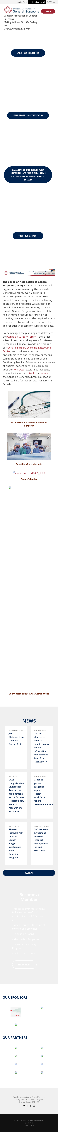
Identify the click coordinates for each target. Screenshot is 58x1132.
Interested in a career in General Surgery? (29, 424)
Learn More (24, 964)
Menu (48, 11)
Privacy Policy (29, 1125)
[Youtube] (30, 1106)
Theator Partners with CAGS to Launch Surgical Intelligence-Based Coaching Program (16, 843)
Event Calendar (29, 479)
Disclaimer (29, 1123)
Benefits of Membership (29, 464)
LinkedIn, (30, 373)
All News (29, 872)
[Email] (34, 1106)
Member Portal (38, 2)
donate (44, 373)
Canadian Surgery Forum (21, 336)
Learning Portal (22, 2)
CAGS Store (51, 2)
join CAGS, (19, 369)
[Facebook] (27, 1106)
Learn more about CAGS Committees (29, 693)
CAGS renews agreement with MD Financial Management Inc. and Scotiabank (41, 840)
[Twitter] (24, 1106)
